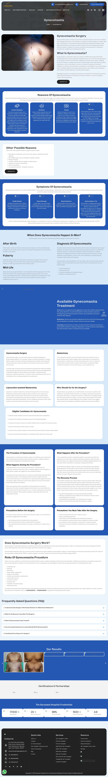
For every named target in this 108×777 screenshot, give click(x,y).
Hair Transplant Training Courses (39, 746)
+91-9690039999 (13, 758)
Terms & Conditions (86, 741)
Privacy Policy (84, 738)
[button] (54, 608)
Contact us (66, 10)
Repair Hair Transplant (61, 749)
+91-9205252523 (13, 762)
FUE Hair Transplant (61, 741)
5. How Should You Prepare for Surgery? (17, 633)
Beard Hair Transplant (61, 751)
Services (40, 10)
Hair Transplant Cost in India (88, 746)
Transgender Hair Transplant (63, 759)
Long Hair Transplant (61, 761)
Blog (32, 751)
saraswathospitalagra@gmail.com (64, 4)
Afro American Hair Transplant (63, 756)
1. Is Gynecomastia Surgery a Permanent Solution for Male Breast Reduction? (28, 607)
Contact (33, 754)
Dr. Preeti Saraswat (36, 743)
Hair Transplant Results (53, 10)
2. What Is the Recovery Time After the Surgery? (19, 614)
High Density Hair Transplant (63, 746)
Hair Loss (32, 10)
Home (48, 24)
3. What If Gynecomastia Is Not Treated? (16, 620)
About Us (7, 10)
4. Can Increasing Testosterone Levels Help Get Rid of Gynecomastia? (26, 627)
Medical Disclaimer (85, 743)
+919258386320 (83, 4)
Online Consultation (36, 749)
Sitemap (83, 749)
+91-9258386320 (13, 755)
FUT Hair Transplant (61, 743)
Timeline (33, 741)
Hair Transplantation (19, 10)
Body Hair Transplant (61, 754)
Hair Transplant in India (62, 738)
